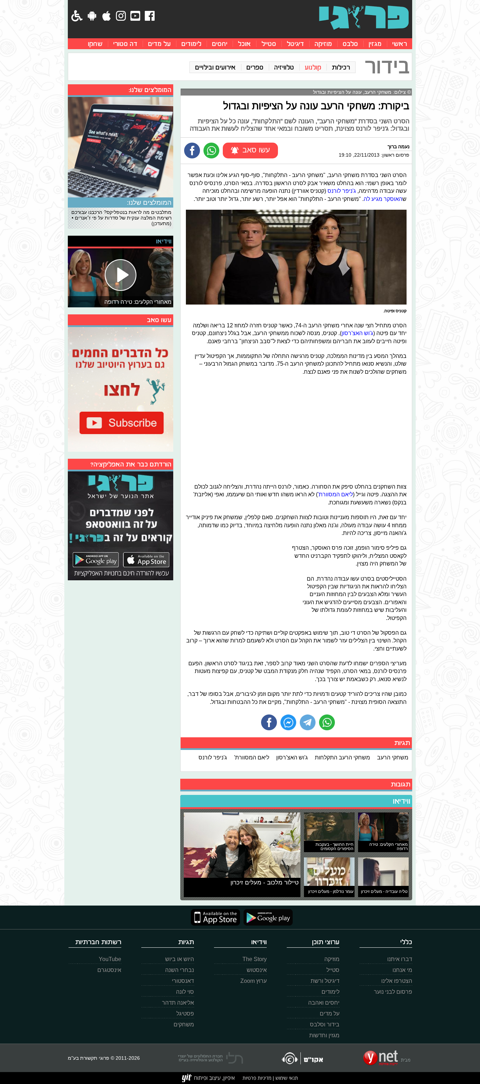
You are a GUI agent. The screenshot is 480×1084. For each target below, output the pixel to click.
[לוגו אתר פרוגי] (363, 18)
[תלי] (210, 1058)
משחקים (184, 1024)
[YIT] (208, 1078)
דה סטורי (125, 43)
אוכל (244, 43)
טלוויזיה (284, 67)
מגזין (375, 43)
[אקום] (302, 1058)
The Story (254, 959)
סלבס (350, 43)
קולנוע (313, 67)
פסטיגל (185, 1014)
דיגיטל (295, 43)
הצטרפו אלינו (396, 981)
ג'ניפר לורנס (341, 191)
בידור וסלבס (324, 1024)
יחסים (219, 43)
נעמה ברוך (398, 146)
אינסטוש (257, 970)
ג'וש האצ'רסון (357, 333)
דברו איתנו (399, 959)
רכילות (341, 67)
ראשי (399, 43)
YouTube (110, 959)
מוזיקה (323, 43)
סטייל (268, 43)
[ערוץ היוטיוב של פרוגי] (120, 388)
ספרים (255, 67)
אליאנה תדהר (178, 1003)
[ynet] (386, 1058)
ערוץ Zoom (253, 981)
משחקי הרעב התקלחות (342, 757)
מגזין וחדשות (324, 1035)
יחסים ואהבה (323, 1003)
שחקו (95, 43)
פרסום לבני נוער (393, 992)
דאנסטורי (183, 981)
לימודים (191, 43)
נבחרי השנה (179, 970)
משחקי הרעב (392, 757)
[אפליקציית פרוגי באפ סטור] (215, 917)
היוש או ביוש (179, 959)
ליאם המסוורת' (335, 494)
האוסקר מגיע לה (383, 199)
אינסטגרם (109, 970)
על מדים (159, 43)
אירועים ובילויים (215, 67)
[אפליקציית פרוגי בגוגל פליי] (266, 917)
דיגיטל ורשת (325, 981)
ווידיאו (401, 801)
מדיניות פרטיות (256, 1078)
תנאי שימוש (286, 1078)
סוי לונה (185, 992)
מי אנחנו (402, 970)
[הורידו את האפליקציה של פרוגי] (120, 525)
